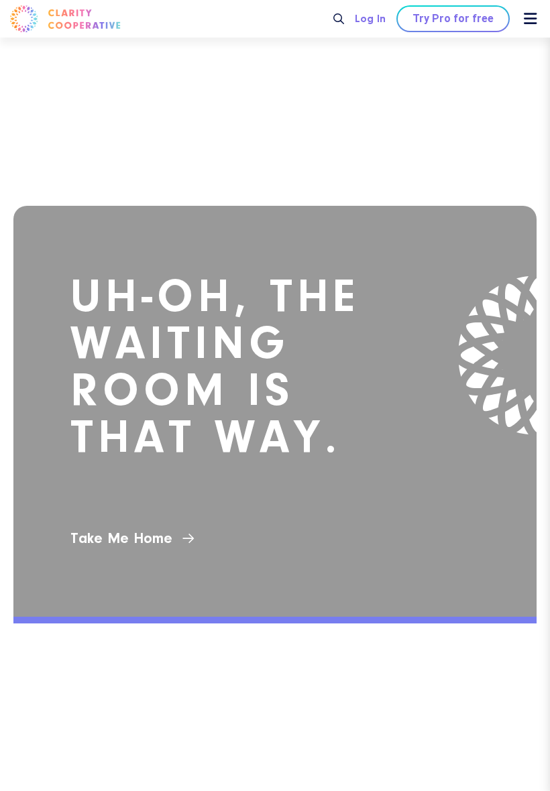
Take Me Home (121, 538)
